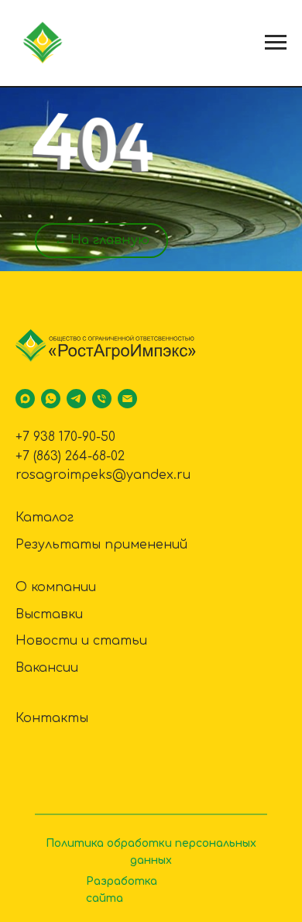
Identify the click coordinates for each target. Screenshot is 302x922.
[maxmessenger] (25, 398)
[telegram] (76, 398)
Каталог (44, 518)
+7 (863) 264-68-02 (70, 456)
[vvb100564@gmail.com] (127, 398)
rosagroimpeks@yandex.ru (102, 475)
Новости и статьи (81, 641)
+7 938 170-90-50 (65, 437)
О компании (55, 587)
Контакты (51, 718)
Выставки (49, 614)
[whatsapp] (50, 398)
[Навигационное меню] (276, 42)
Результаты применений (101, 545)
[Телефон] (102, 398)
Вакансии (46, 668)
